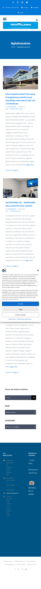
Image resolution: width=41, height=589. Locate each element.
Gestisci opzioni (20, 315)
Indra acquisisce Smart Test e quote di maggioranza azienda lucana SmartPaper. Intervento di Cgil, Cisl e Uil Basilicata (17, 77)
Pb (34, 561)
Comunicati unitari (16, 109)
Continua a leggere (11, 170)
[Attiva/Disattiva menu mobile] (37, 20)
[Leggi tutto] (29, 165)
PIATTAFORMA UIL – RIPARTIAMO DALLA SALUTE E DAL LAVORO (17, 188)
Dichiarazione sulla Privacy (24, 319)
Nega (20, 309)
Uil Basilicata (11, 107)
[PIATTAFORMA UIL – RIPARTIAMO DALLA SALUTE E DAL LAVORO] (20, 188)
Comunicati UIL (15, 211)
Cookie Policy (12, 319)
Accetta (20, 304)
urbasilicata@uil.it (9, 493)
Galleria (23, 77)
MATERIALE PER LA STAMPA (32, 491)
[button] (38, 270)
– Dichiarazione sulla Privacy (33, 469)
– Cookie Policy (31, 461)
